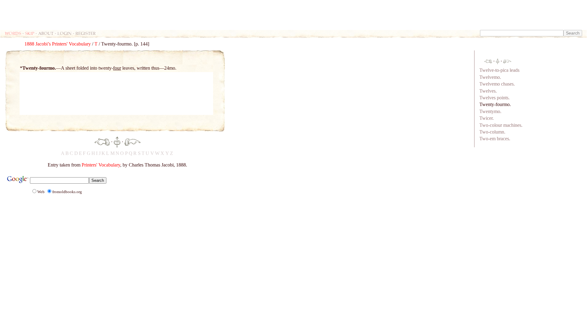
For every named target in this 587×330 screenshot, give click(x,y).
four (117, 68)
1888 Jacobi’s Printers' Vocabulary (57, 43)
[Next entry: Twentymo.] (132, 141)
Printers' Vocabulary (101, 164)
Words (13, 33)
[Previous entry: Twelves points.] (102, 141)
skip (29, 33)
